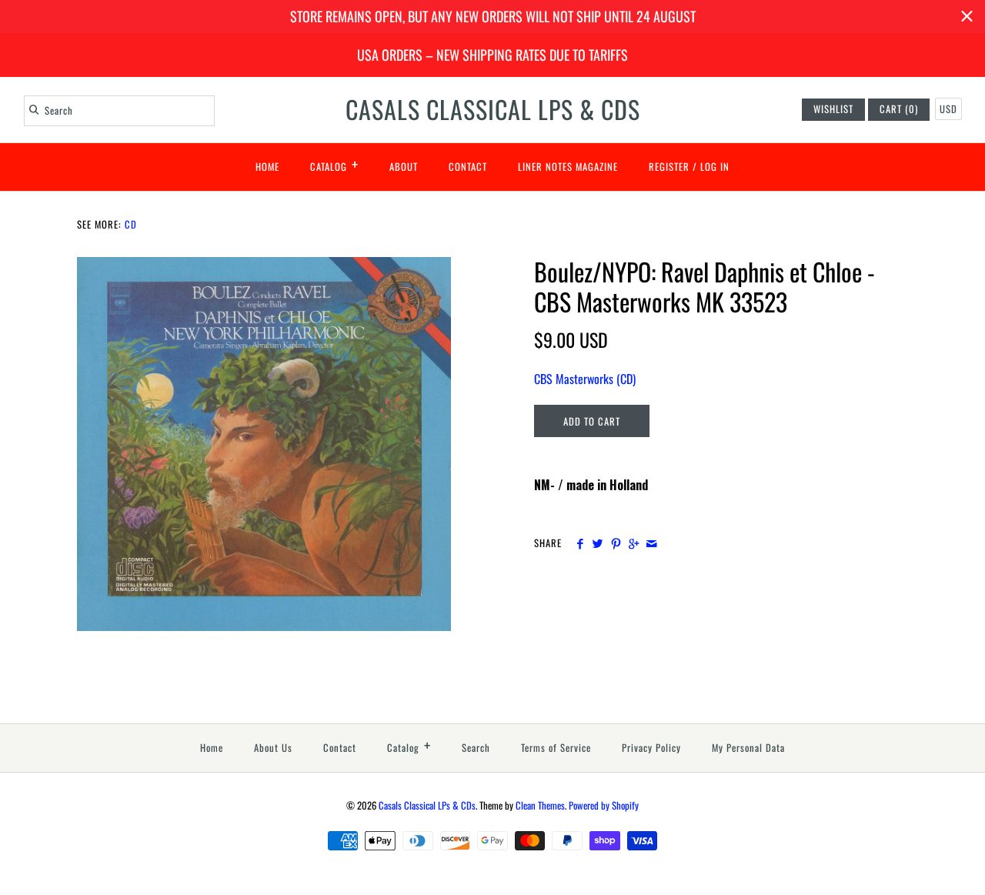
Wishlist (833, 109)
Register (669, 166)
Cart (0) (899, 109)
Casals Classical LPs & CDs (427, 805)
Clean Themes (540, 805)
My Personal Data (748, 747)
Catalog (334, 163)
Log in (715, 166)
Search (476, 747)
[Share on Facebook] (580, 543)
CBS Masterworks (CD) (585, 378)
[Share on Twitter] (597, 543)
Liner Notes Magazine (568, 166)
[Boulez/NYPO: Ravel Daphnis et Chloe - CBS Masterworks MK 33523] (264, 266)
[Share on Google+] (633, 543)
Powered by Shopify (604, 805)
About (403, 166)
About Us (273, 747)
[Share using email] (651, 543)
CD (131, 224)
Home (267, 166)
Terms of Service (556, 747)
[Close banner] (967, 16)
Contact (468, 166)
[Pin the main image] (616, 543)
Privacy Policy (651, 747)
